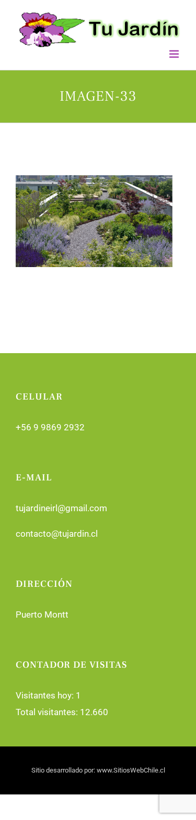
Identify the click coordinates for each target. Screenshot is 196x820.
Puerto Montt (42, 614)
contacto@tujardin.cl (57, 533)
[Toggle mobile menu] (174, 54)
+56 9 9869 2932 (50, 427)
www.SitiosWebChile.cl (131, 770)
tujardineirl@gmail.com (61, 508)
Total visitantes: (48, 712)
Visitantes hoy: (46, 695)
